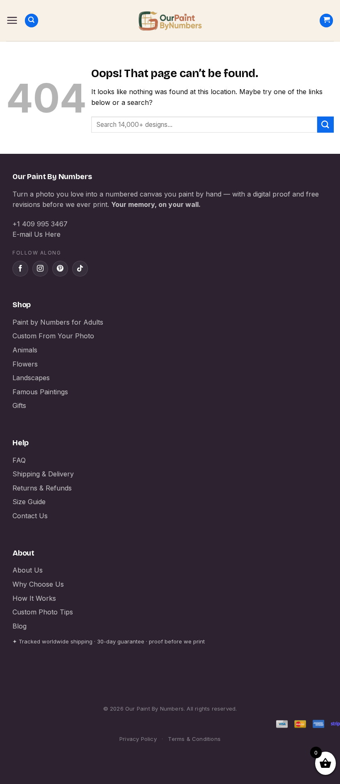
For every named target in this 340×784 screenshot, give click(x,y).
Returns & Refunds (42, 488)
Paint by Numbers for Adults (57, 322)
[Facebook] (20, 269)
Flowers (25, 364)
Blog (19, 626)
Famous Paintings (40, 392)
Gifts (19, 405)
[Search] (31, 20)
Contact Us (30, 516)
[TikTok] (80, 269)
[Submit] (325, 125)
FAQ (19, 460)
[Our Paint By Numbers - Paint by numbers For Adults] (170, 21)
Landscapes (31, 378)
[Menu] (12, 20)
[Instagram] (40, 269)
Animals (24, 350)
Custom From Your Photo (53, 336)
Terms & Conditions (194, 738)
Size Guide (29, 502)
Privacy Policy (138, 738)
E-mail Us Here (36, 234)
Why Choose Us (38, 584)
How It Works (34, 598)
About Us (27, 570)
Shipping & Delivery (43, 474)
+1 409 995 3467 (40, 224)
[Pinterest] (60, 269)
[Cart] (326, 20)
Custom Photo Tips (42, 612)
